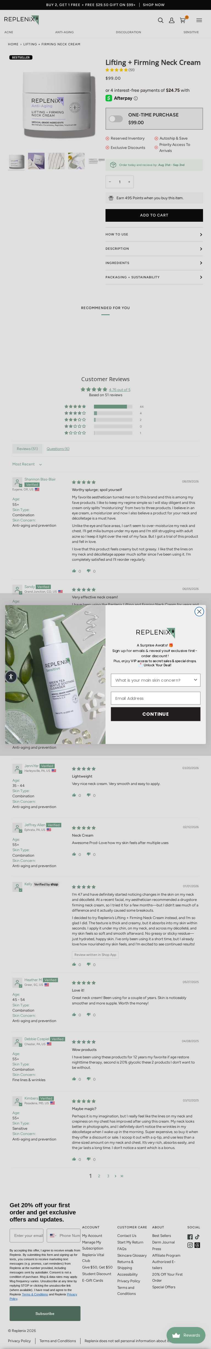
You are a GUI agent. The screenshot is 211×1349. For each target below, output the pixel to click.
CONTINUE (155, 714)
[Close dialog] (199, 611)
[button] (11, 676)
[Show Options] (195, 680)
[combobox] (154, 680)
